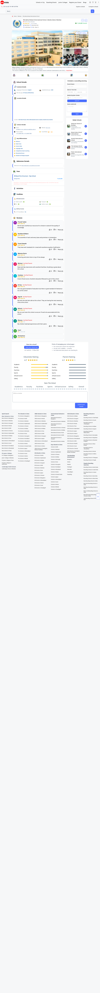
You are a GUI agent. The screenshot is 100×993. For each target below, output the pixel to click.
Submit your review (81, 405)
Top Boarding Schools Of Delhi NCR (91, 499)
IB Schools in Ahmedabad (40, 480)
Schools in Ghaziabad (56, 469)
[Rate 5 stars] (29, 23)
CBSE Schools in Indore (40, 446)
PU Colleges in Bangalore (7, 455)
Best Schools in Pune (6, 438)
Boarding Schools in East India (90, 476)
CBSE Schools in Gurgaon (40, 436)
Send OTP (77, 100)
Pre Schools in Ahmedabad (24, 451)
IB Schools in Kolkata (39, 460)
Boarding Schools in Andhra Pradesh (90, 454)
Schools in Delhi (54, 447)
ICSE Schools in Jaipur (72, 431)
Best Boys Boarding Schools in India (91, 488)
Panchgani (69, 467)
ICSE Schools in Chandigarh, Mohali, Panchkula (73, 451)
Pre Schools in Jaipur (22, 448)
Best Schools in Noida (7, 425)
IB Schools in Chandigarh (40, 487)
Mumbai (19, 16)
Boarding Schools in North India (91, 467)
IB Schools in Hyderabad (40, 458)
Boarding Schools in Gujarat (90, 429)
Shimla (68, 462)
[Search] (92, 11)
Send (77, 114)
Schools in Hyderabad (56, 452)
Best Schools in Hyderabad (8, 433)
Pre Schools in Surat (22, 453)
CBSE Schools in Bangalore (41, 416)
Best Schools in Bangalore (8, 418)
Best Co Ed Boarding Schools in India (91, 491)
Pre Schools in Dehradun (23, 431)
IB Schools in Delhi (39, 465)
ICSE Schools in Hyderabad (73, 428)
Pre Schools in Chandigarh (24, 461)
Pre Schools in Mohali (23, 458)
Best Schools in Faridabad (8, 445)
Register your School (75, 2)
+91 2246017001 (20, 133)
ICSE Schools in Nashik (72, 443)
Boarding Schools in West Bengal (89, 444)
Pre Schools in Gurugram (23, 436)
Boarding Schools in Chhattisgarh (88, 423)
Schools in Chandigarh (56, 489)
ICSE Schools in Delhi (72, 441)
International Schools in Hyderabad (56, 424)
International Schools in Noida (57, 441)
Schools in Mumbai (55, 449)
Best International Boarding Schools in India (90, 495)
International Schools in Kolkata (58, 430)
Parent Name (70, 84)
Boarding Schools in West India (91, 478)
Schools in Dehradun (55, 459)
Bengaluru (69, 459)
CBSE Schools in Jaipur (40, 438)
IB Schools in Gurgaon (40, 463)
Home (15, 16)
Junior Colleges (62, 2)
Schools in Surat (54, 482)
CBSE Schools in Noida (40, 418)
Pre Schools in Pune (22, 433)
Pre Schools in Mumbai (23, 421)
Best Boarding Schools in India (91, 481)
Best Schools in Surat (6, 443)
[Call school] (86, 126)
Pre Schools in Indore (23, 456)
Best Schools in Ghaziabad (8, 448)
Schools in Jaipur (54, 477)
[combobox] (48, 11)
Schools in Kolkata (55, 457)
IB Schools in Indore (39, 482)
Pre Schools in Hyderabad (24, 423)
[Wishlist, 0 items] (93, 2)
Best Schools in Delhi (6, 428)
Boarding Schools (51, 2)
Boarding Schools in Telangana (91, 457)
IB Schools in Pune (39, 470)
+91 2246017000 (27, 133)
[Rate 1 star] (23, 23)
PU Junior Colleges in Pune (8, 460)
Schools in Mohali (55, 487)
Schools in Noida (55, 472)
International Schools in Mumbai (58, 421)
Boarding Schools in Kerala (90, 451)
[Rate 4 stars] (28, 23)
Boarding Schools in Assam (90, 420)
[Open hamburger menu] (98, 2)
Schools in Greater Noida (56, 474)
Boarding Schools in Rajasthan (90, 437)
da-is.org (48, 127)
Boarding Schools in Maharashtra (88, 432)
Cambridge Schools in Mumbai (9, 468)
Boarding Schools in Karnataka (90, 435)
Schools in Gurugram (55, 464)
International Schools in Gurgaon (56, 438)
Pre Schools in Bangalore (23, 416)
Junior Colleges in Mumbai (8, 458)
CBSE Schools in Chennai (40, 426)
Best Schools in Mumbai (7, 420)
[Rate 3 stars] (26, 23)
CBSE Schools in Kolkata (40, 428)
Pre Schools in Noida (23, 443)
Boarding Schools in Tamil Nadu (91, 417)
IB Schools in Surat (39, 485)
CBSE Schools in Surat (39, 443)
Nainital (69, 464)
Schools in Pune (54, 462)
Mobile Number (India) (73, 95)
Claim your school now (31, 347)
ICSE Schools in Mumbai (72, 421)
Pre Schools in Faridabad (23, 438)
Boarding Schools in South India (91, 469)
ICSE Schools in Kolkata (72, 416)
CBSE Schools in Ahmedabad (41, 441)
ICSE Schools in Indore (72, 433)
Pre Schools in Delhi (22, 418)
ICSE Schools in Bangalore (73, 436)
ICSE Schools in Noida (72, 423)
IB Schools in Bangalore (40, 477)
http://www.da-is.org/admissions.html (30, 165)
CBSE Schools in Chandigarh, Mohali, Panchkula (41, 449)
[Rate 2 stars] (25, 23)
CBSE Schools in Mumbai (40, 421)
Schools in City (40, 2)
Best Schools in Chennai (7, 430)
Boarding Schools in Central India (90, 473)
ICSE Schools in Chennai (72, 448)
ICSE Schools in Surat (72, 446)
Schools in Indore (55, 484)
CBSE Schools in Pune (39, 431)
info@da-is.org (19, 129)
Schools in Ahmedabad (56, 479)
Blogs (84, 2)
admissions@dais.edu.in (30, 129)
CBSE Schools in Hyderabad (41, 423)
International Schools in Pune (57, 432)
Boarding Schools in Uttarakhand (88, 448)
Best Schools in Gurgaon (7, 423)
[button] (14, 75)
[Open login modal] (90, 2)
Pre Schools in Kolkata (23, 428)
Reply (59, 230)
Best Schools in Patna (6, 450)
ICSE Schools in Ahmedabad (73, 438)
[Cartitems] (96, 2)
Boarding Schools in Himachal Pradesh (90, 440)
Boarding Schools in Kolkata (90, 426)
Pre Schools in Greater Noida (24, 446)
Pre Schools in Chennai (23, 426)
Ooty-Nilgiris (70, 472)
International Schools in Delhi (57, 435)
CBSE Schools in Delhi (39, 433)
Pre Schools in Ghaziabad (24, 441)
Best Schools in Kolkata (7, 435)
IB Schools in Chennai (39, 475)
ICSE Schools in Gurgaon (72, 418)
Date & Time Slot (71, 89)
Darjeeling (69, 474)
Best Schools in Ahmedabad (8, 440)
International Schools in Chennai (58, 427)
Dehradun (69, 469)
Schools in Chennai (55, 454)
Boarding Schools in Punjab (90, 460)
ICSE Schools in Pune (71, 426)
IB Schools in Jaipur (39, 472)
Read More (69, 70)
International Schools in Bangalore (56, 418)
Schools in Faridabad (55, 467)
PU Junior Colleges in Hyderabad (6, 463)
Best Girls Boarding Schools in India (90, 484)
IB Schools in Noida (39, 455)
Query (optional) (71, 104)
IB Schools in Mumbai (39, 468)
